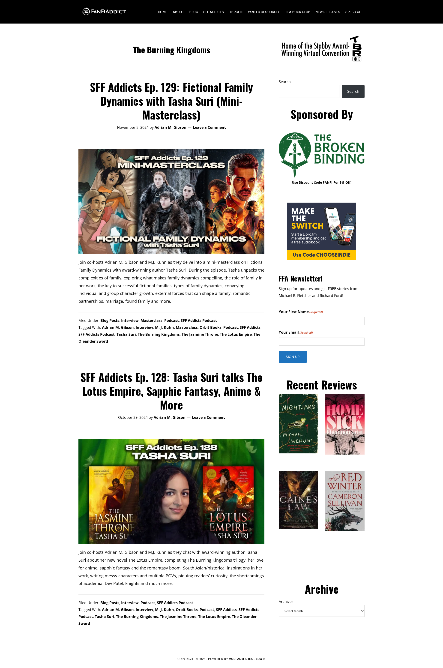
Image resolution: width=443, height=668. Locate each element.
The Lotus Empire (236, 334)
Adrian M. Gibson (118, 327)
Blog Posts (109, 320)
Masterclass (151, 320)
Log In (261, 659)
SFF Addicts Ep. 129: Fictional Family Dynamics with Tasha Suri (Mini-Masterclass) (171, 101)
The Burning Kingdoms (159, 334)
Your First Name (301, 311)
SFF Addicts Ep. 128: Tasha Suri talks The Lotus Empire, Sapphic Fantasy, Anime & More (171, 391)
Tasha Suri (126, 334)
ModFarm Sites (241, 659)
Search (285, 81)
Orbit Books (211, 327)
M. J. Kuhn (164, 327)
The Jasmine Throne (200, 334)
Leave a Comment (209, 127)
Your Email (296, 332)
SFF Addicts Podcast (199, 320)
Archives (286, 601)
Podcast (171, 320)
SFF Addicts (250, 327)
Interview (130, 320)
